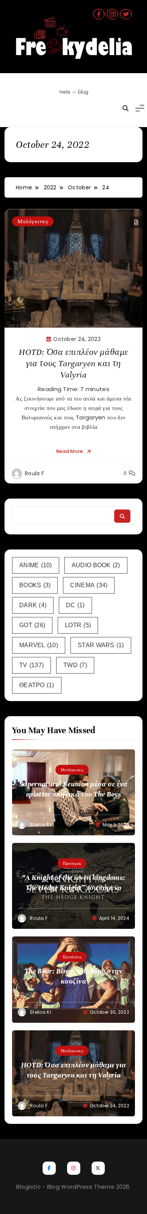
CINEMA (88, 585)
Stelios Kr (40, 824)
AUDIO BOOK (96, 565)
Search (122, 516)
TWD (75, 665)
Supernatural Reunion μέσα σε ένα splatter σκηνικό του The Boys (73, 789)
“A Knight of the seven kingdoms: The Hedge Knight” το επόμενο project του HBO (74, 887)
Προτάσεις (72, 957)
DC (75, 605)
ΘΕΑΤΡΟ (36, 685)
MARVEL (38, 645)
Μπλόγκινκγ (32, 221)
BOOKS (35, 585)
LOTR (78, 625)
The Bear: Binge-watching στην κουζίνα (73, 976)
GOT (32, 625)
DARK (32, 605)
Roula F (34, 473)
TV (31, 665)
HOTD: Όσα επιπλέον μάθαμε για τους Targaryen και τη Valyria (73, 363)
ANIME (35, 565)
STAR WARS (101, 645)
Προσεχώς (72, 863)
